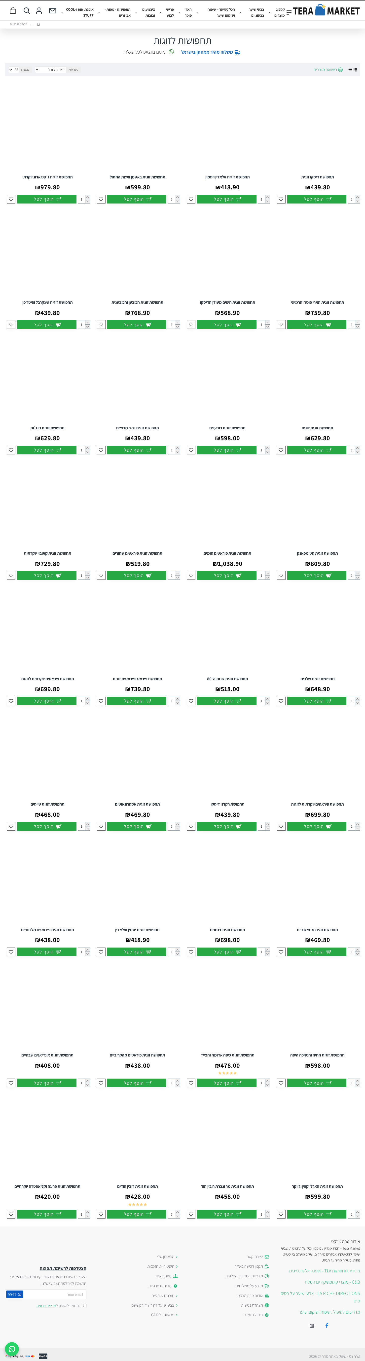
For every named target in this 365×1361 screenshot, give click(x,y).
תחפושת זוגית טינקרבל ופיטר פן (47, 302)
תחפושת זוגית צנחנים (227, 929)
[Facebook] (327, 1326)
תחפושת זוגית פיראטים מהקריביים (137, 1055)
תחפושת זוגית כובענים (227, 427)
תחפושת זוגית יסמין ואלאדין (137, 929)
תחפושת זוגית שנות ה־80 (227, 678)
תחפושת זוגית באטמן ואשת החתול (137, 176)
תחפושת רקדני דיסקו (228, 804)
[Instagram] (312, 1326)
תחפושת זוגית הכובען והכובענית (137, 302)
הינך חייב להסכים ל (58, 1305)
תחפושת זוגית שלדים (317, 678)
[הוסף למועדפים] (281, 199)
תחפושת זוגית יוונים (317, 427)
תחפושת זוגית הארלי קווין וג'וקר (317, 1186)
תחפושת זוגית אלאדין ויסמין (227, 176)
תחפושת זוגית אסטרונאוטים (137, 804)
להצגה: (25, 69)
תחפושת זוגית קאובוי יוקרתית (47, 553)
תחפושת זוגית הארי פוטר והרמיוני (317, 302)
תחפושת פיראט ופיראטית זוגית (137, 678)
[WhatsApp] (12, 1349)
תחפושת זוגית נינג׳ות (47, 427)
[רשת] (355, 69)
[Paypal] (43, 1356)
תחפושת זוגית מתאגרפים (317, 929)
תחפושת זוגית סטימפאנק (317, 553)
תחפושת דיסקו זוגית (317, 176)
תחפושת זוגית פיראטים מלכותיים (47, 929)
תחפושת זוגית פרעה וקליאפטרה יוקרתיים (47, 1186)
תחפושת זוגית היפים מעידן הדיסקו (227, 302)
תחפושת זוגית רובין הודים (137, 1186)
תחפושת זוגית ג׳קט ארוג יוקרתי (47, 176)
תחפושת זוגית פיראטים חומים (227, 553)
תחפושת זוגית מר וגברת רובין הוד (227, 1186)
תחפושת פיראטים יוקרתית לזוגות (47, 678)
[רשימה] (350, 69)
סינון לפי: (73, 69)
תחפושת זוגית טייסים (48, 804)
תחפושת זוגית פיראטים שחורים (137, 553)
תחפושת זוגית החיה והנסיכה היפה (317, 1055)
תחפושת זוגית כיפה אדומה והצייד (228, 1055)
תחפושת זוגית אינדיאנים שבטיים (47, 1055)
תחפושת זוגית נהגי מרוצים (137, 427)
